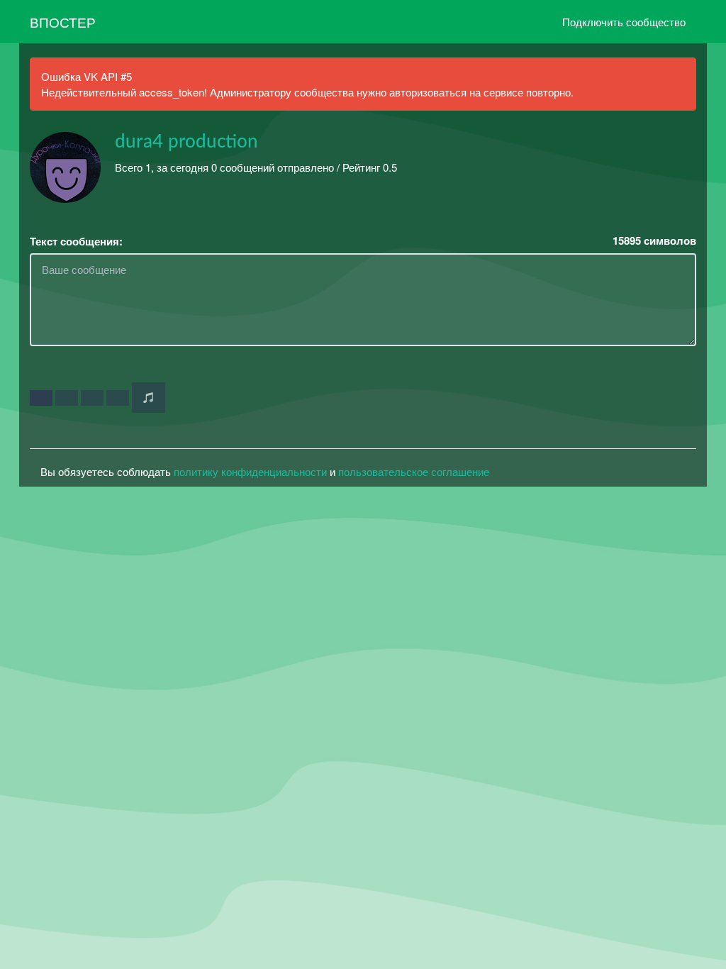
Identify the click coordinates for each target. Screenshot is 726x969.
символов (654, 240)
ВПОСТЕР (63, 21)
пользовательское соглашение (413, 471)
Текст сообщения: (76, 241)
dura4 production (186, 142)
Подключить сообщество (624, 21)
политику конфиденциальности (250, 471)
